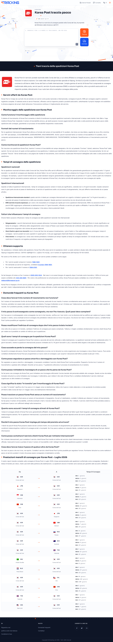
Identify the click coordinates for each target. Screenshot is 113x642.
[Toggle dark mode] (110, 2)
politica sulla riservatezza (9, 631)
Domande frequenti (44, 627)
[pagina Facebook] (77, 628)
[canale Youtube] (87, 628)
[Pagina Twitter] (82, 628)
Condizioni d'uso (6, 634)
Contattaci (41, 631)
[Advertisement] (56, 52)
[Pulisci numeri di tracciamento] (77, 44)
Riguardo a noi (5, 627)
